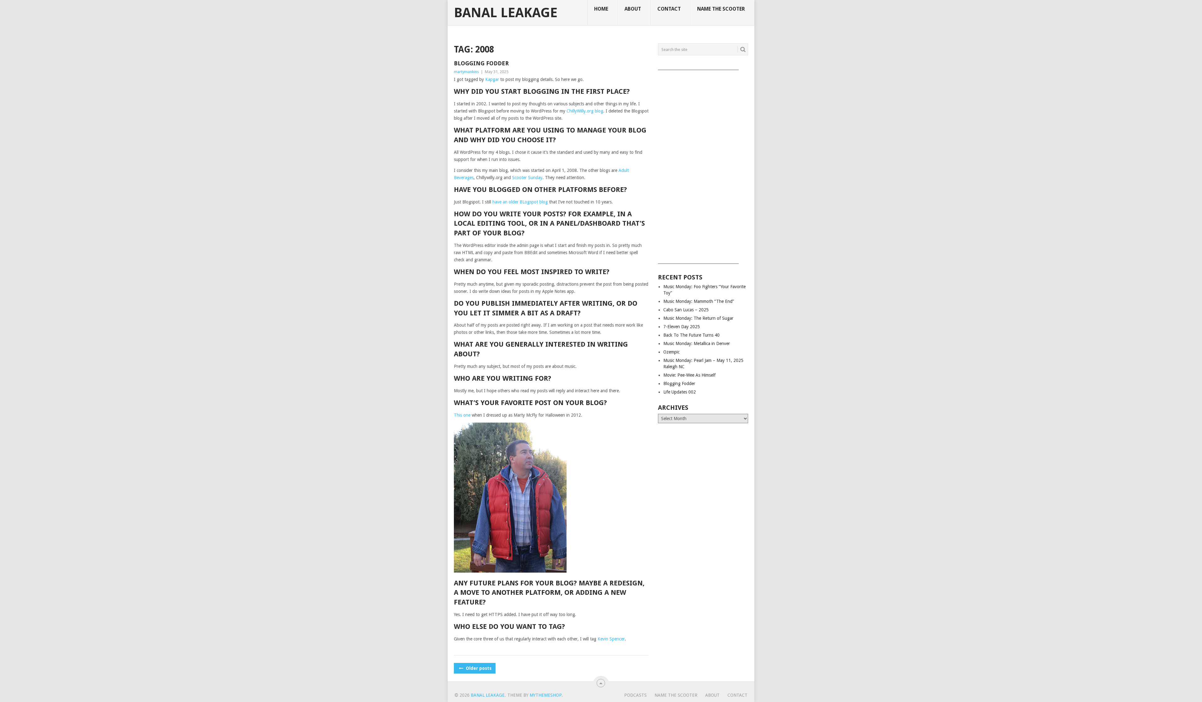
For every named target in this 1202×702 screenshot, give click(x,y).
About (632, 9)
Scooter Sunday (527, 177)
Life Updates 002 (679, 391)
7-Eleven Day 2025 (681, 326)
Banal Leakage (505, 12)
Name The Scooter (721, 9)
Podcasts (635, 695)
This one (462, 415)
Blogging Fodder (481, 63)
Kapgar (492, 79)
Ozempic (671, 351)
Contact (669, 9)
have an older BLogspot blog (520, 201)
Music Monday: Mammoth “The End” (698, 301)
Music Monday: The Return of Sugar (698, 318)
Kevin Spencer (611, 638)
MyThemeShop (546, 695)
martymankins (466, 71)
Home (601, 9)
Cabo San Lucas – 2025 (686, 309)
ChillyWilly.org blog (585, 110)
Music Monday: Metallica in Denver (696, 343)
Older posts (478, 668)
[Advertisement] (703, 164)
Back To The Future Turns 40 (691, 335)
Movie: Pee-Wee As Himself (689, 375)
